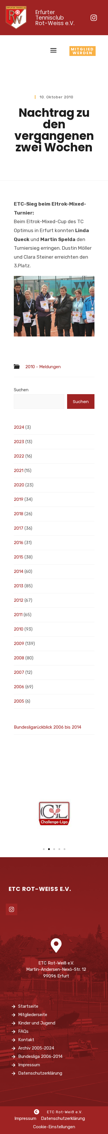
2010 (18, 629)
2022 (19, 456)
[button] (44, 849)
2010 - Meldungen (43, 367)
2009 (19, 643)
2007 (19, 672)
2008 (19, 658)
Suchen (21, 389)
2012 (18, 600)
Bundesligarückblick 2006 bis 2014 (47, 727)
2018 (18, 513)
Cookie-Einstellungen (54, 1126)
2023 (19, 441)
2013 (18, 585)
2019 (18, 499)
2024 (19, 427)
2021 (18, 470)
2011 (18, 614)
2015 (18, 557)
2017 (18, 528)
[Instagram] (93, 17)
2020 (19, 485)
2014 (18, 571)
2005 (19, 701)
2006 (19, 686)
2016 (18, 542)
